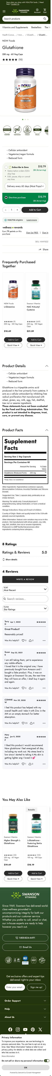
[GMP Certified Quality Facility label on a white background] (33, 960)
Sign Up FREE (32, 232)
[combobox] (25, 18)
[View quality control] (25, 960)
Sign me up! (36, 987)
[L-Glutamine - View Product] (13, 311)
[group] (25, 90)
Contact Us (15, 4)
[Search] (45, 19)
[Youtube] (25, 1029)
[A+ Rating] (17, 960)
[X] (40, 1029)
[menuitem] (15, 27)
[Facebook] (10, 1029)
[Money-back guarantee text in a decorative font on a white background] (42, 960)
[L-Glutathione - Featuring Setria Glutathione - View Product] (36, 844)
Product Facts (12, 430)
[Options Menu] (44, 640)
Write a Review (25, 579)
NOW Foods (8, 40)
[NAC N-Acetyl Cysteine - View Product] (36, 311)
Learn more (32, 220)
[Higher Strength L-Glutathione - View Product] (13, 844)
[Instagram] (17, 1029)
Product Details (14, 365)
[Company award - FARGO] (8, 960)
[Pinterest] (32, 1029)
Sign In (45, 232)
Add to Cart (13, 339)
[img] (7, 131)
